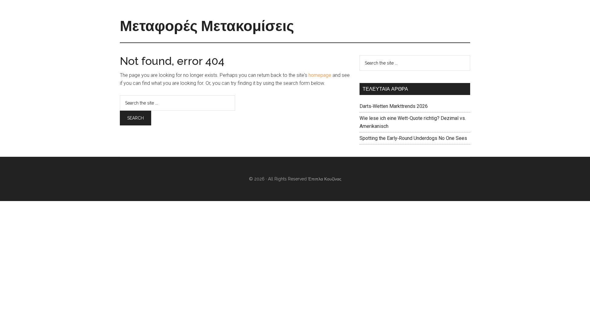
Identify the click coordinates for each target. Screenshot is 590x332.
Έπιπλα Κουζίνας (324, 178)
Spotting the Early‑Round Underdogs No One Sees (413, 138)
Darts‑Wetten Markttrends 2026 (394, 106)
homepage (320, 75)
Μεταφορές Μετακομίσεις (207, 25)
